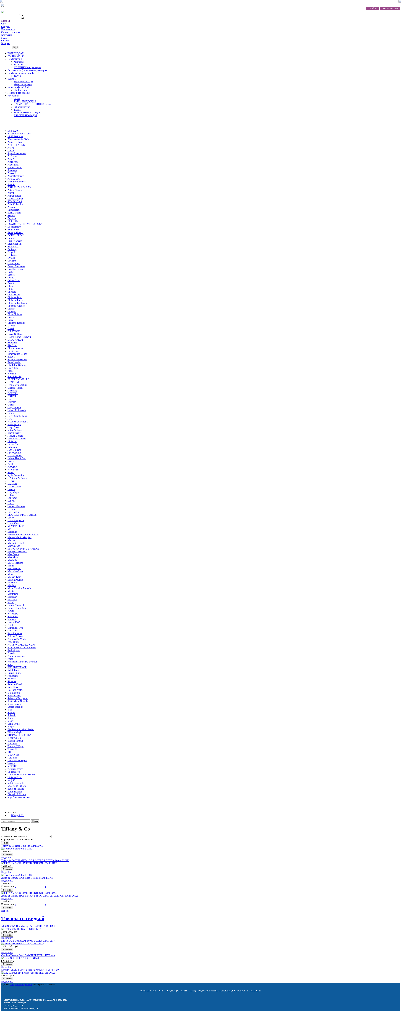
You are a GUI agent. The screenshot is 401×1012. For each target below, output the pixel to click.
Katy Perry (13, 469)
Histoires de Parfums (18, 421)
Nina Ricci (13, 616)
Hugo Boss (13, 427)
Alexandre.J (13, 164)
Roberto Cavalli (15, 684)
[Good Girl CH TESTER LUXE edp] (20, 958)
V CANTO (13, 754)
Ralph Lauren (14, 670)
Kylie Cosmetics (16, 475)
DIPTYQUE (14, 331)
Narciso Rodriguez (17, 608)
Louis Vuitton (14, 523)
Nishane (12, 619)
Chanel (11, 286)
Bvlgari (11, 252)
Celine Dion (14, 280)
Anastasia (12, 173)
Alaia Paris (13, 161)
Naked (11, 602)
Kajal (10, 464)
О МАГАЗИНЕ (148, 990)
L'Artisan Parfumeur (18, 478)
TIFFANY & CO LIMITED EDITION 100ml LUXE (35, 860)
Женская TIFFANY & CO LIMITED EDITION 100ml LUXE (39, 895)
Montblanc (13, 594)
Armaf (11, 193)
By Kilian (12, 255)
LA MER (12, 483)
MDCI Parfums (15, 562)
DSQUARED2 (15, 339)
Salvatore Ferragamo (18, 698)
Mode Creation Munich (19, 588)
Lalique (11, 495)
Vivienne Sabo (15, 777)
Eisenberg (12, 342)
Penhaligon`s (14, 650)
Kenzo (11, 472)
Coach (11, 317)
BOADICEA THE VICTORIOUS (25, 224)
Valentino (12, 757)
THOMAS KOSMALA (20, 735)
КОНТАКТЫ (254, 990)
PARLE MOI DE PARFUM (22, 647)
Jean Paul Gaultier (17, 438)
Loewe (11, 517)
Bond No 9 (13, 229)
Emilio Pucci (14, 351)
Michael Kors (14, 577)
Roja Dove (13, 687)
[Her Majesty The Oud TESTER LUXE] (22, 929)
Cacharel (12, 260)
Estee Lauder (14, 362)
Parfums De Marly (17, 639)
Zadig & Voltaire (16, 788)
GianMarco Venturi (17, 385)
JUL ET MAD (15, 455)
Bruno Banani (14, 243)
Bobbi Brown (14, 226)
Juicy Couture (14, 452)
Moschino (12, 599)
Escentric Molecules (17, 359)
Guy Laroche (14, 407)
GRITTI (12, 396)
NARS (11, 610)
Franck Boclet (14, 376)
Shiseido (12, 715)
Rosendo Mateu (15, 690)
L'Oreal (11, 481)
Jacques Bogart (15, 435)
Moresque (12, 596)
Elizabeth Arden (15, 348)
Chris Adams (14, 294)
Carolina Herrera (16, 269)
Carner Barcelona (16, 266)
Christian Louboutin (17, 303)
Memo (11, 565)
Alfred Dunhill (15, 167)
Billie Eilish (13, 221)
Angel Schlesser (15, 176)
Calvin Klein (14, 263)
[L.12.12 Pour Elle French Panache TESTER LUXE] (28, 972)
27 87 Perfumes (15, 136)
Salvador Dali (14, 695)
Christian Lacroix (16, 300)
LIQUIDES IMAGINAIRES (22, 514)
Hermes (11, 413)
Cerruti (11, 283)
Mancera (12, 540)
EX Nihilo (13, 368)
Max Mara (13, 557)
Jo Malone (13, 447)
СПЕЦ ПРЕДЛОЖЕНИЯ (202, 990)
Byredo (11, 257)
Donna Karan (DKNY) (19, 337)
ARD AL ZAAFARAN (19, 187)
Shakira (11, 712)
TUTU (11, 752)
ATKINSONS (15, 201)
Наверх (5, 910)
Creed (10, 320)
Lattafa (11, 503)
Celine (11, 277)
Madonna (12, 531)
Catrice (11, 274)
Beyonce (12, 218)
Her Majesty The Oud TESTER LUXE (28, 926)
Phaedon (12, 653)
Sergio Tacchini (15, 706)
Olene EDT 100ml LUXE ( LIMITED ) (28, 940)
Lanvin (11, 500)
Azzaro (11, 207)
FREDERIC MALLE (18, 379)
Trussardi (12, 749)
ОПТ (160, 990)
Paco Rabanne (15, 633)
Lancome (12, 498)
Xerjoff (11, 780)
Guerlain (12, 402)
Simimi (11, 718)
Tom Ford (12, 743)
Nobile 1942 (14, 622)
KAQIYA (12, 466)
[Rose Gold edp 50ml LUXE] (16, 848)
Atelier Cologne (15, 198)
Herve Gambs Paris (17, 416)
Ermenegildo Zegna (17, 353)
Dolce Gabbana (15, 334)
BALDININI (14, 212)
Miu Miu (12, 585)
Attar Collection (15, 204)
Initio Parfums (14, 430)
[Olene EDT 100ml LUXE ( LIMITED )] (22, 943)
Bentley (11, 215)
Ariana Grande (15, 190)
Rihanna (12, 681)
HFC (10, 418)
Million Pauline (15, 579)
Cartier (11, 272)
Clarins (11, 308)
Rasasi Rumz (14, 673)
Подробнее (7, 857)
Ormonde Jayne (15, 627)
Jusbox (11, 461)
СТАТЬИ (182, 990)
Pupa (10, 664)
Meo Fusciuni (14, 568)
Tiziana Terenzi (15, 740)
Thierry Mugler (15, 732)
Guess (11, 404)
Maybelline (13, 560)
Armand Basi (14, 195)
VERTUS (12, 766)
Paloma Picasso (15, 636)
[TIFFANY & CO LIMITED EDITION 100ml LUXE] (29, 863)
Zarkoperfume (15, 791)
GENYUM (13, 382)
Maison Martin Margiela (19, 537)
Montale (12, 591)
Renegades (13, 675)
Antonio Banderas (17, 181)
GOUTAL (13, 393)
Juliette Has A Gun (17, 458)
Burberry (12, 249)
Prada (10, 658)
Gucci (10, 399)
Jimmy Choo (14, 444)
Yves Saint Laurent (17, 786)
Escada (11, 356)
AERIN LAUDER (17, 145)
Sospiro (11, 726)
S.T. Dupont (14, 692)
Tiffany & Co (14, 738)
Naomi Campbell (16, 605)
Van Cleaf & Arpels (17, 760)
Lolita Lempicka (16, 520)
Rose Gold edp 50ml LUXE (22, 845)
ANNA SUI (14, 178)
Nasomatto (13, 613)
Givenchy (12, 390)
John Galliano (14, 450)
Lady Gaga (13, 492)
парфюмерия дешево (21, 984)
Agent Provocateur (17, 153)
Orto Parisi (13, 630)
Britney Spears (15, 241)
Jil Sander (12, 441)
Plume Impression (16, 656)
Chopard (12, 291)
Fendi (10, 370)
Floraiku (12, 373)
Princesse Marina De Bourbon (22, 661)
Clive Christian (15, 314)
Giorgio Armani (15, 387)
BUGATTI (13, 246)
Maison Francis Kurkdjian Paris (23, 534)
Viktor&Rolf (14, 771)
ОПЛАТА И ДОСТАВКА (231, 990)
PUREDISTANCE (17, 667)
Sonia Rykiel (14, 723)
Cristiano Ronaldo (17, 322)
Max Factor (13, 554)
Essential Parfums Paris (19, 133)
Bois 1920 (13, 130)
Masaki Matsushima (17, 551)
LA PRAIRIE (14, 486)
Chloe (10, 289)
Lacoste (11, 489)
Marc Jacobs (14, 546)
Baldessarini (14, 209)
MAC (10, 529)
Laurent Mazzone (16, 506)
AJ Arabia (13, 156)
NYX (10, 625)
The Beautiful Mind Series (21, 729)
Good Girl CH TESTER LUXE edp (28, 955)
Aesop (11, 147)
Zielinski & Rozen (17, 794)
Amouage (12, 170)
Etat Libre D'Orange (18, 365)
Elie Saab (12, 345)
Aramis (11, 184)
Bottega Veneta (15, 232)
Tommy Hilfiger (15, 746)
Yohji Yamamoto (16, 783)
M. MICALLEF (16, 526)
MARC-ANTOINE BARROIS (23, 548)
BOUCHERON (16, 235)
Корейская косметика (19, 797)
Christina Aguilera (17, 305)
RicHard (12, 678)
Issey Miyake (14, 433)
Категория (6, 836)
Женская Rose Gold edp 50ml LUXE (27, 877)
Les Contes (13, 512)
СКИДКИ (170, 990)
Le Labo (12, 509)
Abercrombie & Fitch (18, 139)
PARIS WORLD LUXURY (22, 644)
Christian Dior (15, 297)
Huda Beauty (14, 424)
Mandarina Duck (16, 543)
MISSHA (12, 582)
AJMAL (12, 159)
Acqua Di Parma (16, 142)
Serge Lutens (14, 704)
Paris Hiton (13, 642)
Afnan (11, 150)
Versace (11, 763)
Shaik (10, 709)
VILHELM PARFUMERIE (22, 774)
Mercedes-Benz (15, 571)
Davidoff (12, 325)
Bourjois (12, 238)
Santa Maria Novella (18, 701)
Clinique (12, 311)
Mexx (10, 574)
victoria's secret (15, 769)
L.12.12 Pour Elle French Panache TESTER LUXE (31, 970)
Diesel (11, 328)
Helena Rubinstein (17, 410)
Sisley (10, 721)
